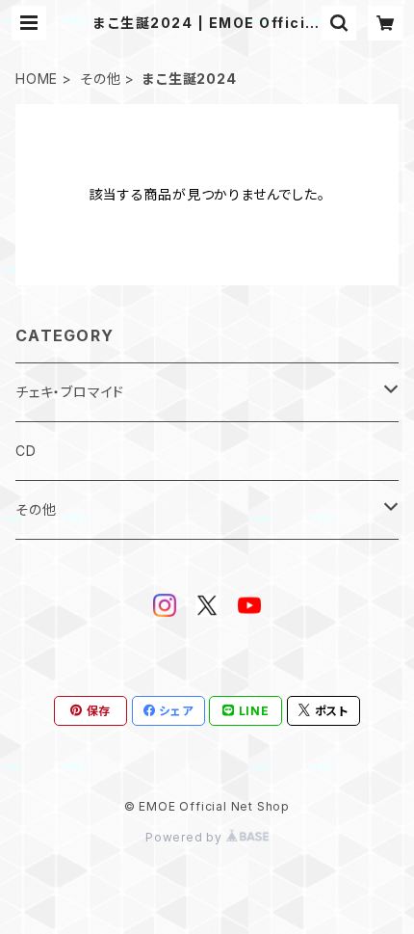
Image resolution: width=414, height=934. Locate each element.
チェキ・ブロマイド (69, 392)
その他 (100, 78)
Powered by (185, 837)
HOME (36, 78)
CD (26, 450)
